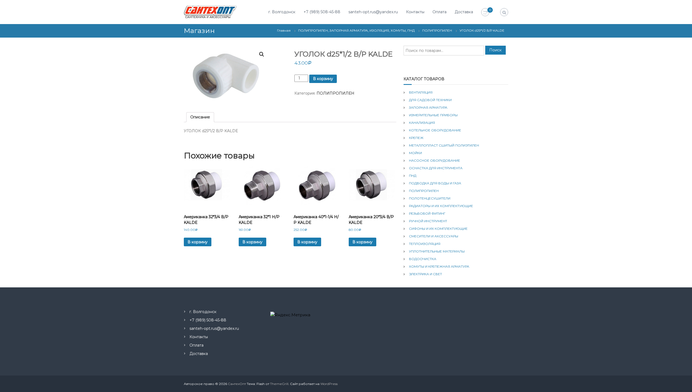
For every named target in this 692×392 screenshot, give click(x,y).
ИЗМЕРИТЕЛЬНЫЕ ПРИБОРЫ (433, 115)
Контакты (415, 11)
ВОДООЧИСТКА (422, 259)
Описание (200, 117)
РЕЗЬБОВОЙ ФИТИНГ (427, 213)
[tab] (200, 117)
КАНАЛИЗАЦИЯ (422, 123)
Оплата (439, 11)
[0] (485, 12)
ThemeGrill (279, 384)
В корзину (323, 78)
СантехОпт (237, 384)
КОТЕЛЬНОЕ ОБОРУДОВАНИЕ (435, 130)
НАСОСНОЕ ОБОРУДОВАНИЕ (434, 160)
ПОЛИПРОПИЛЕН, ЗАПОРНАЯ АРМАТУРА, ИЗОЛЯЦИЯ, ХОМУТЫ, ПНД (356, 30)
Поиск (495, 50)
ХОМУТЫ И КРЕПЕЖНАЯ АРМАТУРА (439, 266)
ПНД (412, 176)
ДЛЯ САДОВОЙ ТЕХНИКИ (430, 100)
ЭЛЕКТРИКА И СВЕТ (425, 274)
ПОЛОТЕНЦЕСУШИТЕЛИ (429, 198)
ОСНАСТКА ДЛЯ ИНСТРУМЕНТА (436, 168)
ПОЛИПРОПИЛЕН (437, 30)
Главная (284, 30)
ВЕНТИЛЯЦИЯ (420, 92)
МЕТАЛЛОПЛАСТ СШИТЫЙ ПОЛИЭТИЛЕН (444, 145)
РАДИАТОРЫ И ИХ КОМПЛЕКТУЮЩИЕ (441, 206)
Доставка (464, 11)
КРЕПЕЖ (416, 138)
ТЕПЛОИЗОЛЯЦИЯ (424, 244)
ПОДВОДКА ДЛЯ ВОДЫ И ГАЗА (435, 183)
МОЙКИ (415, 153)
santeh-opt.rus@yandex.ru (373, 11)
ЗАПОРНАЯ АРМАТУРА (428, 107)
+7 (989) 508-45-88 (322, 11)
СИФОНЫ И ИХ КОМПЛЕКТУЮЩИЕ (438, 229)
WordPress (329, 384)
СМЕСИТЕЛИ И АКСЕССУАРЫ (433, 236)
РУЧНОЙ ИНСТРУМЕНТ (428, 221)
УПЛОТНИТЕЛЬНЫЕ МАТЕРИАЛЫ (437, 251)
